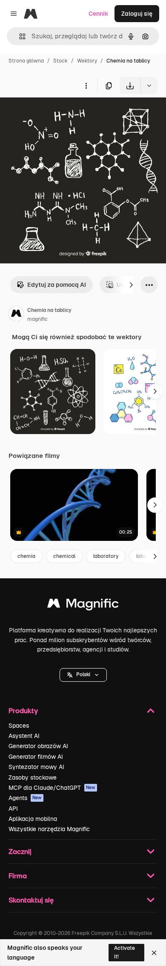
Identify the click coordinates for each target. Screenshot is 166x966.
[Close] (154, 953)
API (13, 808)
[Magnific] (83, 605)
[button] (83, 675)
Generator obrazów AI (38, 746)
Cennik (99, 13)
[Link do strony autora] (16, 315)
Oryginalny (59, 114)
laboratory (105, 556)
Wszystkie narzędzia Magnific (49, 829)
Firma (18, 875)
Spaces (19, 725)
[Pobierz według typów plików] (148, 85)
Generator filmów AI (36, 756)
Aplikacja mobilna (33, 819)
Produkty (23, 710)
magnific (37, 319)
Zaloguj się (136, 13)
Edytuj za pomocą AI (56, 285)
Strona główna (26, 60)
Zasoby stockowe (33, 777)
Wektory (87, 60)
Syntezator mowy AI (36, 767)
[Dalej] (131, 284)
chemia (26, 556)
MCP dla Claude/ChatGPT (52, 788)
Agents (25, 798)
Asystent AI (24, 736)
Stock (60, 60)
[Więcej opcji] (85, 85)
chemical (64, 556)
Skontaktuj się (31, 899)
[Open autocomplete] (19, 36)
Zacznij (20, 851)
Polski (83, 674)
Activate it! (124, 952)
